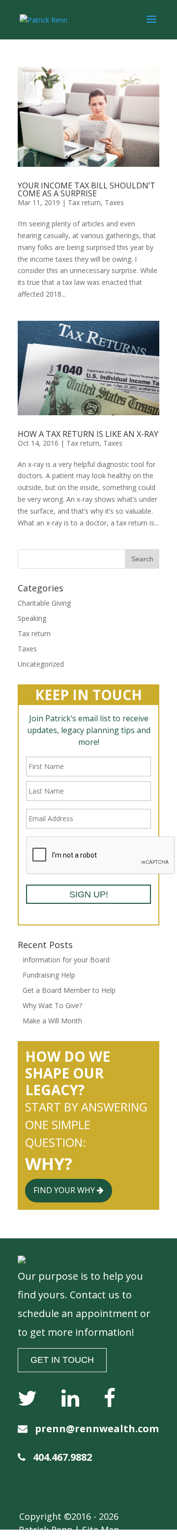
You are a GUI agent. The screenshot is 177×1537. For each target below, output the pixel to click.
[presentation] (101, 855)
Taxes (114, 202)
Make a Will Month (52, 1020)
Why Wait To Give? (52, 1005)
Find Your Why (65, 1190)
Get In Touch (62, 1360)
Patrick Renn (45, 1530)
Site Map (100, 1530)
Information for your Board (66, 959)
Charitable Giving (44, 603)
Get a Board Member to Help (69, 990)
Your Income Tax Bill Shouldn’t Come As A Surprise (86, 189)
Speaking (32, 618)
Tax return (84, 202)
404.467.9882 (62, 1457)
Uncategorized (41, 664)
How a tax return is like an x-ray (88, 434)
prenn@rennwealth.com (97, 1428)
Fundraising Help (49, 975)
